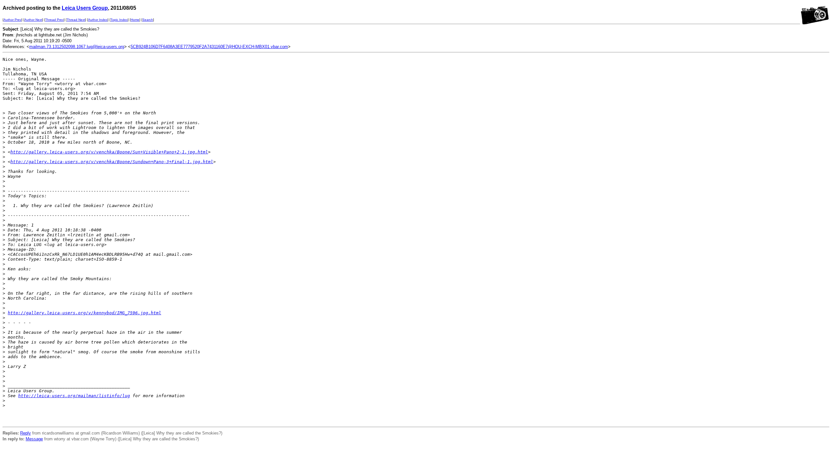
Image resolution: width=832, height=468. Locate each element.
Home (135, 19)
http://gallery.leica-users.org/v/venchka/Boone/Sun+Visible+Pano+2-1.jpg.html (109, 152)
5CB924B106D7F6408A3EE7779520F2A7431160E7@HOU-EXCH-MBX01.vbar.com (209, 46)
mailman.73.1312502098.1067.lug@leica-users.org (76, 46)
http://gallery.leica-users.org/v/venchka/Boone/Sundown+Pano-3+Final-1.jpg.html (111, 161)
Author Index (98, 19)
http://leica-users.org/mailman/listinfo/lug (74, 395)
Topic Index (119, 19)
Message (34, 438)
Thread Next (76, 19)
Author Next (33, 19)
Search (147, 19)
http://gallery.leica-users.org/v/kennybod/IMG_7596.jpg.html (84, 312)
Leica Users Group (85, 8)
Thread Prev (54, 19)
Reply (25, 433)
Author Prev (12, 19)
